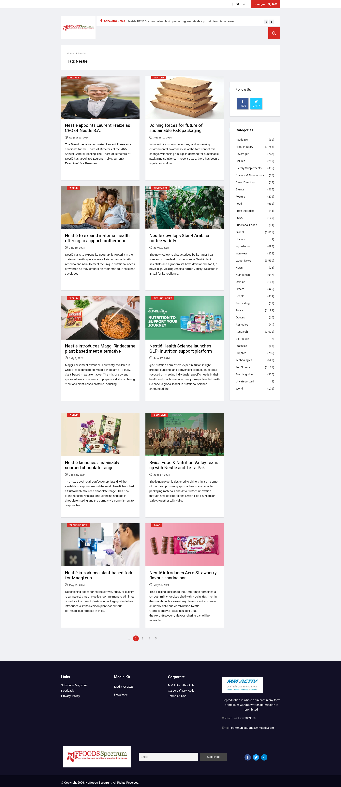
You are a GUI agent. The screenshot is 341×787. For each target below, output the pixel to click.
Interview (241, 253)
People (74, 77)
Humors (240, 239)
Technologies (163, 298)
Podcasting (243, 303)
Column (240, 161)
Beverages (161, 188)
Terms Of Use (177, 696)
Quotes (240, 317)
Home (70, 53)
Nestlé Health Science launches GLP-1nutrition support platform (180, 348)
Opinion (240, 281)
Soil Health (242, 338)
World (73, 188)
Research (242, 331)
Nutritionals (243, 274)
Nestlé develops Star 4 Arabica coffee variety (179, 238)
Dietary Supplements (249, 168)
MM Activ (174, 685)
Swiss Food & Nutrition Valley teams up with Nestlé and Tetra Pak (184, 465)
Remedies (242, 324)
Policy (239, 310)
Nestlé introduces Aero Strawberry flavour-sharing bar (183, 575)
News (239, 267)
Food (157, 525)
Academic (242, 139)
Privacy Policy (70, 696)
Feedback (67, 690)
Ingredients (243, 246)
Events (240, 189)
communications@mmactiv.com (252, 728)
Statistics (241, 345)
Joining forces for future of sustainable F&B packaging (176, 128)
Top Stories (243, 367)
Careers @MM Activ (181, 690)
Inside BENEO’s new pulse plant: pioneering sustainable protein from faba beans (181, 21)
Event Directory (245, 182)
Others (240, 289)
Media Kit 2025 (123, 686)
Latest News (243, 260)
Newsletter (121, 694)
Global (240, 232)
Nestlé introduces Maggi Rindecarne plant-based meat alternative (100, 348)
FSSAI (239, 217)
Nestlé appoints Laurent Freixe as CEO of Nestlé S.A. (97, 128)
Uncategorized (245, 381)
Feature (159, 77)
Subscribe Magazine (74, 685)
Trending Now (78, 525)
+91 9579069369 (245, 718)
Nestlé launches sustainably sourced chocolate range (92, 465)
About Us (188, 685)
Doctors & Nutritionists (250, 175)
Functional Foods (246, 225)
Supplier (160, 415)
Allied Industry (244, 146)
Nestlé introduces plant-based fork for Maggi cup (98, 575)
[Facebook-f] (248, 757)
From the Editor (245, 210)
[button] (266, 22)
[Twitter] (256, 757)
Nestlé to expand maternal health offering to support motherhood (97, 238)
